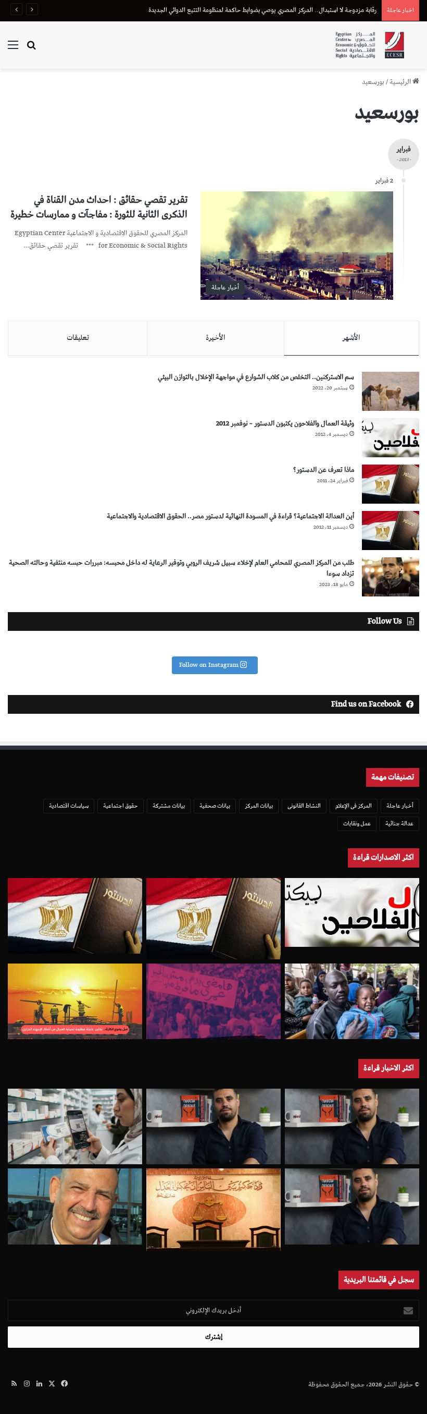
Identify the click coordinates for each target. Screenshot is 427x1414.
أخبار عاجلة (399, 805)
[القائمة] (13, 49)
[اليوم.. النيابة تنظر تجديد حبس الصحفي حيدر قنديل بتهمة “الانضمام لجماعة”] (352, 1206)
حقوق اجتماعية (120, 805)
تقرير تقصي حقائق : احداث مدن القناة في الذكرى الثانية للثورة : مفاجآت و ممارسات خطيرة (98, 207)
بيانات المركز (259, 805)
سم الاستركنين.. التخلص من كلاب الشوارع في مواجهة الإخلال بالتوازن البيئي (256, 377)
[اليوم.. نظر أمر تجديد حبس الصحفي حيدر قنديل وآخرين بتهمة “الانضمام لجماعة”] (352, 1127)
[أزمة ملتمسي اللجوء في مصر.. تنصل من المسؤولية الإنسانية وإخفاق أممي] (352, 1002)
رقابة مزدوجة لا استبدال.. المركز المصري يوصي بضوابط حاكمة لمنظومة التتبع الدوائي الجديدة (262, 10)
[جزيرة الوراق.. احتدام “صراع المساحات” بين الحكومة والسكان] (213, 1002)
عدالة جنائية (399, 823)
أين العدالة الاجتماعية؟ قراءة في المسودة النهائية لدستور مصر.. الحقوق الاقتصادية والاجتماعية (230, 516)
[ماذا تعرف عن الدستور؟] (390, 484)
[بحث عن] (31, 49)
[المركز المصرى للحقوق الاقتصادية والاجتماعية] (369, 45)
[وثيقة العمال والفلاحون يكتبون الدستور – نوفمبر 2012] (390, 437)
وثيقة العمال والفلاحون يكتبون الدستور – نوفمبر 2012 (285, 423)
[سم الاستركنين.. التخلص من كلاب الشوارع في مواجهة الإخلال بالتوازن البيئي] (390, 391)
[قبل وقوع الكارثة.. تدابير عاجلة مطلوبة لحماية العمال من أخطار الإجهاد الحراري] (75, 1001)
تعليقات (78, 338)
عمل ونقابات (357, 823)
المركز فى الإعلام (353, 805)
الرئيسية (401, 82)
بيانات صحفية (214, 805)
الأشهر (351, 338)
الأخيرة (215, 338)
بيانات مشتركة (169, 805)
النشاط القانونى (304, 805)
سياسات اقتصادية (69, 805)
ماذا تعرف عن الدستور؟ (323, 470)
